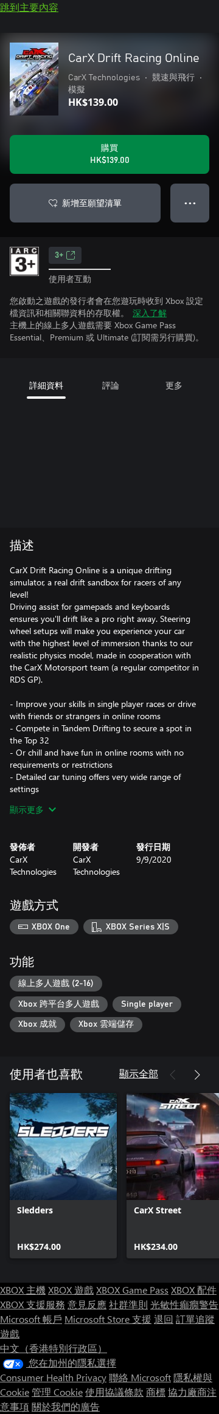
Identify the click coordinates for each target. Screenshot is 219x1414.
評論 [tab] (110, 385)
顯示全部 (138, 1073)
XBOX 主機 (23, 1289)
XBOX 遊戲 (71, 1289)
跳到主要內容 (29, 7)
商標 (155, 1391)
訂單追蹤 (195, 1318)
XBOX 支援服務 (32, 1304)
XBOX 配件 (194, 1289)
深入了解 (150, 313)
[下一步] (197, 1074)
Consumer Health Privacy (53, 1377)
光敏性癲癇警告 (184, 1304)
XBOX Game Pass (132, 1289)
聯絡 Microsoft (140, 1377)
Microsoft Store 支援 (107, 1318)
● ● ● (190, 202)
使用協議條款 (114, 1391)
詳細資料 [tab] (46, 385)
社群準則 (128, 1304)
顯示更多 (27, 809)
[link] (63, 1175)
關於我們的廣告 (66, 1406)
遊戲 (9, 1333)
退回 (163, 1318)
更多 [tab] (173, 385)
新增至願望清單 (92, 203)
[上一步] (173, 1074)
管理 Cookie (57, 1391)
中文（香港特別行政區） (53, 1348)
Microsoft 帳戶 (31, 1318)
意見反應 (87, 1304)
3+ (59, 255)
